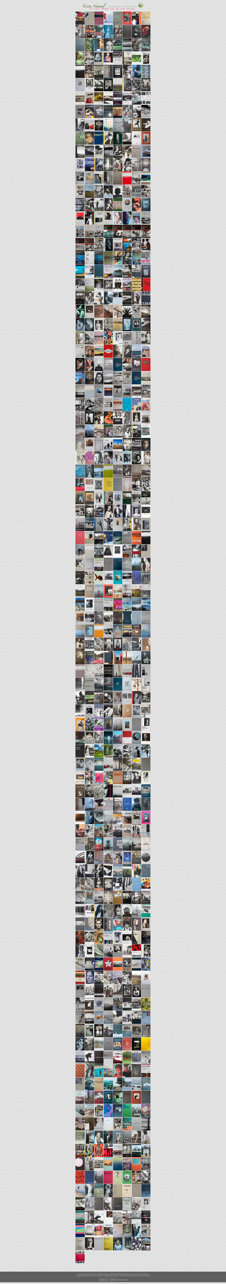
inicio (91, 9)
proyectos (97, 9)
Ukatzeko (113, 1279)
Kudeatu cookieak (123, 1279)
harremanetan (131, 9)
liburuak (123, 9)
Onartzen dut (103, 1279)
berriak (112, 9)
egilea (117, 9)
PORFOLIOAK (104, 9)
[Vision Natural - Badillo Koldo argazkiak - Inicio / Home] (113, 5)
